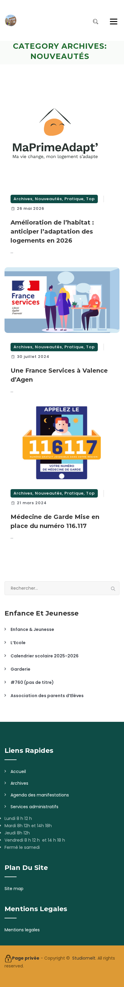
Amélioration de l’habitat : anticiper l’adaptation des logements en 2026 (52, 231)
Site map (14, 889)
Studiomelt (83, 958)
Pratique (74, 199)
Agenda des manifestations (40, 795)
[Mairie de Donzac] (11, 20)
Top (90, 199)
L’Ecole (18, 643)
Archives (23, 199)
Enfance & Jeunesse (32, 629)
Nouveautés (48, 199)
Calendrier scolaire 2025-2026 (45, 656)
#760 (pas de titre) (32, 682)
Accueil (18, 771)
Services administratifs (34, 807)
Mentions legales (22, 930)
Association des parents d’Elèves (47, 696)
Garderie (20, 669)
